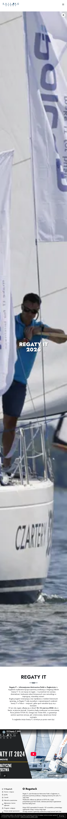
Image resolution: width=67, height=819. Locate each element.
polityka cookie (34, 817)
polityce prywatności (25, 817)
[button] (63, 4)
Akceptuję (61, 816)
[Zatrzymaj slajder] (63, 15)
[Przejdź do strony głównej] (19, 4)
